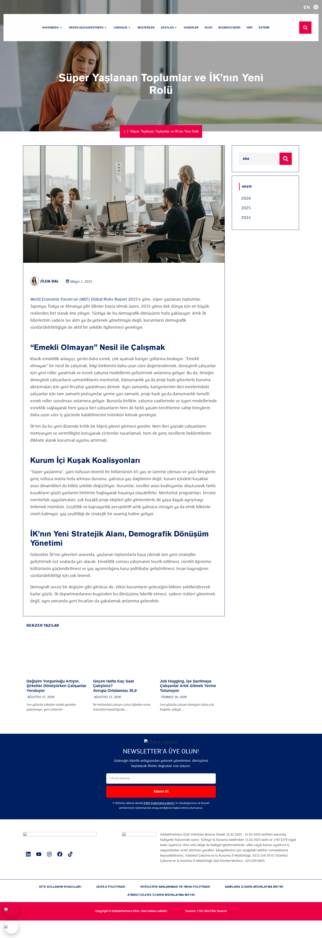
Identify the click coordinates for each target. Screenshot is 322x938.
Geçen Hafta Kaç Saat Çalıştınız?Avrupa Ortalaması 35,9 (115, 686)
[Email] (11, 927)
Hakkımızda (50, 27)
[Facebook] (60, 854)
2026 (246, 198)
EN (307, 7)
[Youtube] (39, 854)
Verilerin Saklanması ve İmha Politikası (175, 887)
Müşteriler (146, 27)
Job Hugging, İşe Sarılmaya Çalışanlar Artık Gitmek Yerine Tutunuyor (188, 686)
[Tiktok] (70, 854)
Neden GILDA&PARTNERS (86, 27)
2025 (246, 208)
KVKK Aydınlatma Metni (159, 803)
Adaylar (167, 27)
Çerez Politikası (110, 887)
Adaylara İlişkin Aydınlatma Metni (254, 887)
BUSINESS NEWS (229, 27)
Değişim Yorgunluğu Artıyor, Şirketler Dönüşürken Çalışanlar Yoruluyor (56, 686)
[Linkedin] (28, 854)
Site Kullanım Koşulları (60, 887)
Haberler (191, 27)
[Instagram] (49, 854)
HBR (250, 27)
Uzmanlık (120, 27)
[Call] (11, 910)
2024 (246, 218)
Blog (208, 27)
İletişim (264, 27)
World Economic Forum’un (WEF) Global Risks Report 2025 (84, 299)
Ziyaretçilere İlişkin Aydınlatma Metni (161, 895)
